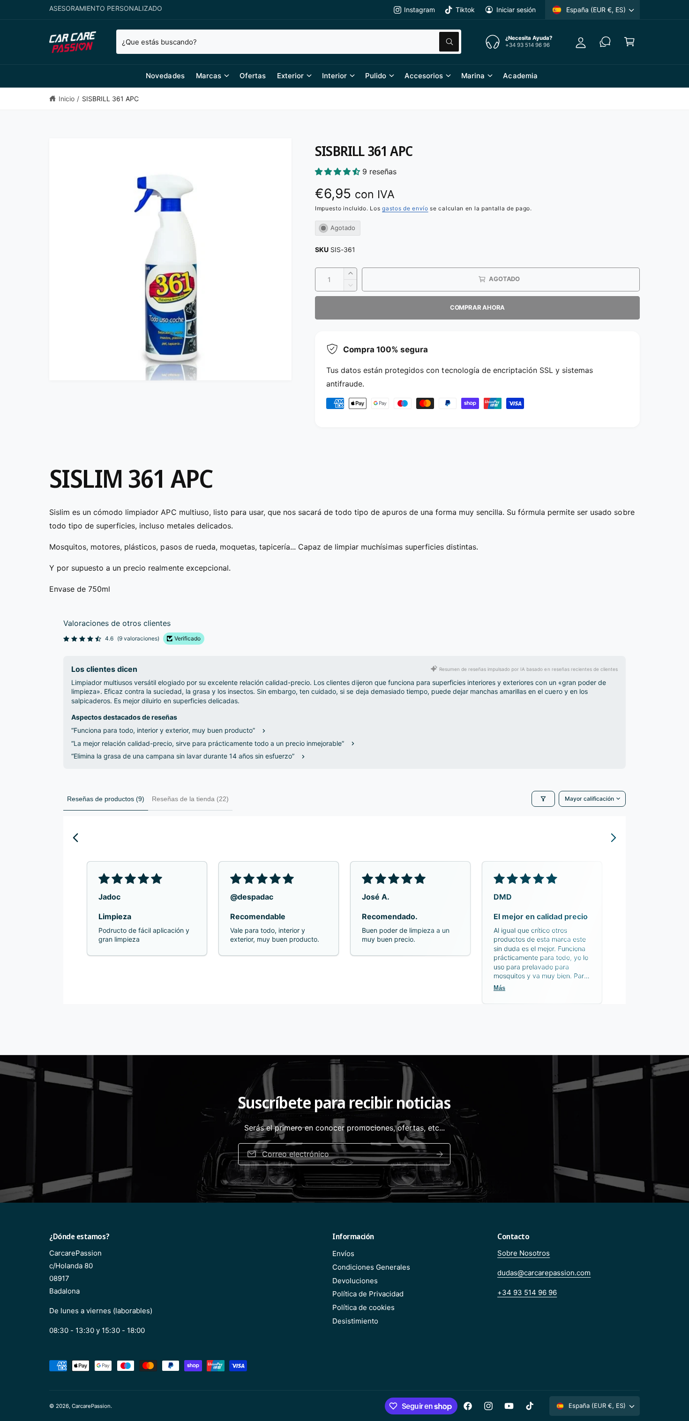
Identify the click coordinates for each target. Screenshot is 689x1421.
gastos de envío (405, 208)
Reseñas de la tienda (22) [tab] (190, 799)
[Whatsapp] (605, 42)
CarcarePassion (91, 1406)
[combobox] (288, 42)
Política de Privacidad (368, 1293)
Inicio (67, 99)
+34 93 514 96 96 (527, 1292)
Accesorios (423, 75)
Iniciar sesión (516, 10)
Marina (473, 75)
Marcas (208, 75)
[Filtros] (543, 799)
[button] (629, 42)
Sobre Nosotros (523, 1253)
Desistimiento (355, 1321)
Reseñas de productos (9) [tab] (105, 799)
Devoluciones (355, 1280)
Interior (334, 75)
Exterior (290, 75)
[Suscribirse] (440, 1154)
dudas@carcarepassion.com (544, 1272)
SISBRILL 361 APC (110, 99)
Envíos (343, 1253)
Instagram (419, 10)
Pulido (375, 75)
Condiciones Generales (371, 1267)
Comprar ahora (477, 307)
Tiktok (465, 10)
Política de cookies (363, 1307)
